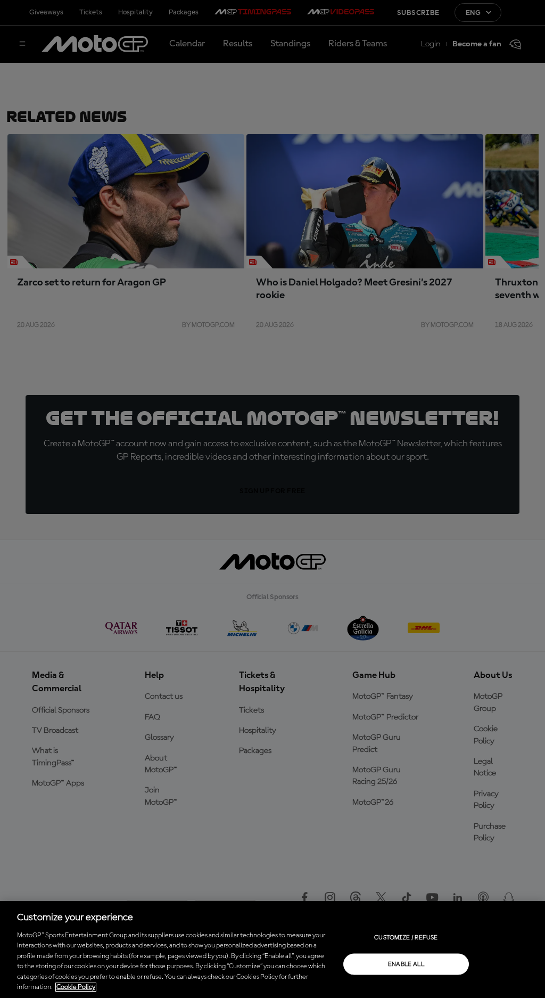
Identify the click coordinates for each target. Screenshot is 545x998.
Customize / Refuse (405, 937)
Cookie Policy (75, 987)
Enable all (406, 964)
